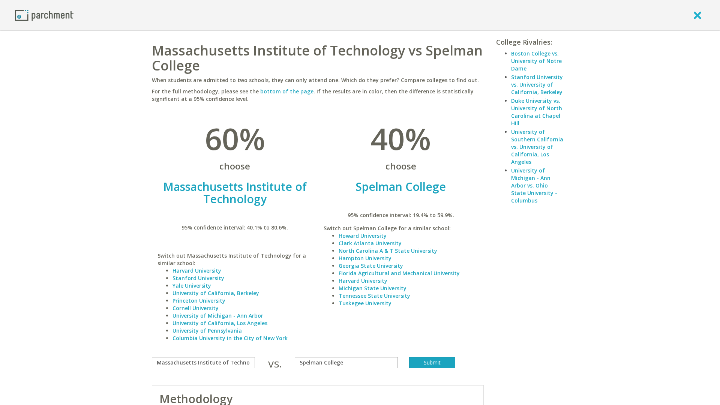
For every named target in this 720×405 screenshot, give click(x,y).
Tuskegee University (365, 303)
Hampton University (365, 258)
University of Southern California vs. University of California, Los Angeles (537, 146)
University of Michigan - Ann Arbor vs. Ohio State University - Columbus (534, 185)
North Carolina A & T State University (388, 250)
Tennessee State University (374, 295)
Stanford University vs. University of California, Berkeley (537, 85)
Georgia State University (371, 265)
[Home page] (44, 14)
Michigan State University (372, 288)
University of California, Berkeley (215, 293)
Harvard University (196, 270)
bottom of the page (287, 91)
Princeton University (198, 300)
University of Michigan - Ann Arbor (217, 315)
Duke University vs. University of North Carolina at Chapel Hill (536, 112)
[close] (697, 15)
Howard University (363, 235)
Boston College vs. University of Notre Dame (536, 61)
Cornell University (195, 308)
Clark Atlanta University (370, 243)
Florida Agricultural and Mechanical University (399, 273)
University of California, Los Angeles (219, 323)
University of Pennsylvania (207, 330)
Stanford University (198, 278)
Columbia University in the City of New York (230, 338)
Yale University (191, 285)
